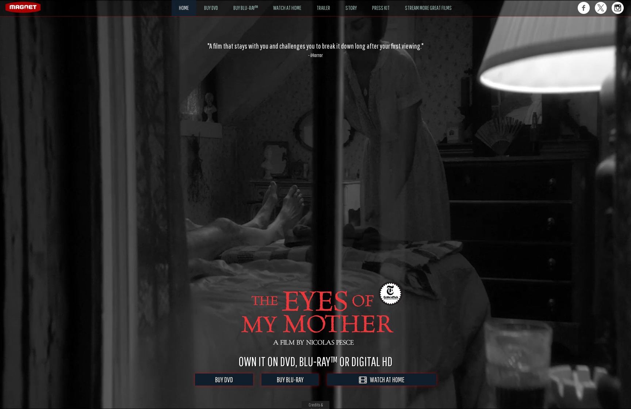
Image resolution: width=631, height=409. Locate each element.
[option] (315, 50)
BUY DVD (224, 379)
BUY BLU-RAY (290, 379)
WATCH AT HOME (386, 379)
